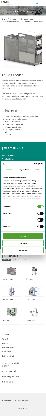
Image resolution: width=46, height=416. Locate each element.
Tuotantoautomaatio (26, 19)
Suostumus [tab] (8, 170)
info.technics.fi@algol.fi (10, 363)
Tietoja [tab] (37, 170)
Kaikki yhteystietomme (10, 376)
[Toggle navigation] (43, 3)
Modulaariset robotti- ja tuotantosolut (18, 21)
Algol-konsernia (23, 401)
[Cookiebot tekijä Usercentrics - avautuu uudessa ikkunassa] (34, 164)
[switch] (40, 213)
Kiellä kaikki (23, 250)
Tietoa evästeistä (8, 356)
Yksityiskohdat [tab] (23, 170)
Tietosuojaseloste (8, 382)
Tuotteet (5, 343)
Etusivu (4, 19)
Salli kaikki (23, 236)
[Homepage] (8, 2)
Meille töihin (6, 352)
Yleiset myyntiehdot (9, 347)
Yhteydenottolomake (9, 371)
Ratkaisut (13, 19)
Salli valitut (23, 243)
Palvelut (5, 339)
